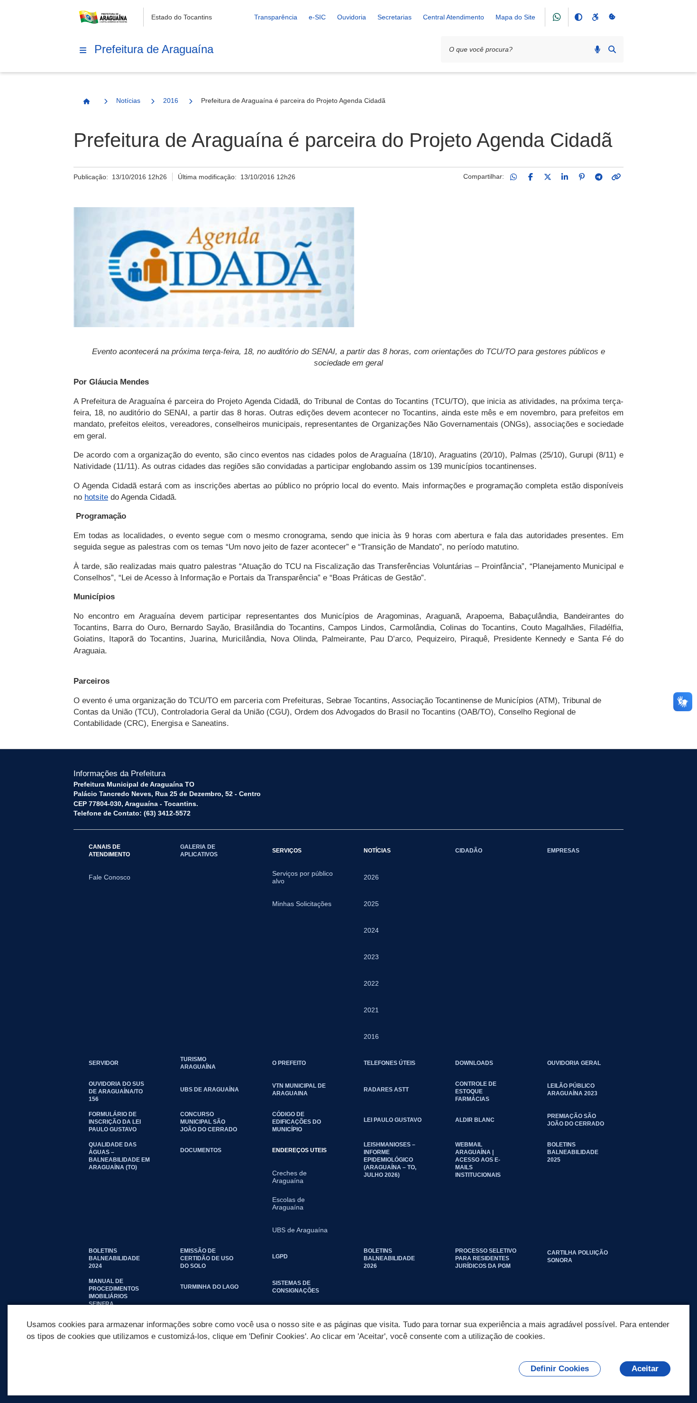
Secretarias (394, 17)
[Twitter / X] (547, 176)
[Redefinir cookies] (612, 17)
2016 (170, 100)
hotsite (96, 497)
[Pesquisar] (612, 49)
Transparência (275, 17)
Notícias (128, 100)
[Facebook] (530, 176)
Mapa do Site (515, 17)
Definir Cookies (560, 1368)
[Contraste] (578, 17)
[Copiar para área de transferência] (616, 176)
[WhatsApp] (513, 176)
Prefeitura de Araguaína (153, 49)
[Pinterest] (581, 176)
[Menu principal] (82, 50)
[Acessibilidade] (595, 17)
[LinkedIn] (564, 176)
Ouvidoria (351, 17)
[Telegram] (598, 176)
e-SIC (317, 17)
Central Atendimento (453, 17)
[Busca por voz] (597, 49)
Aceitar (645, 1368)
